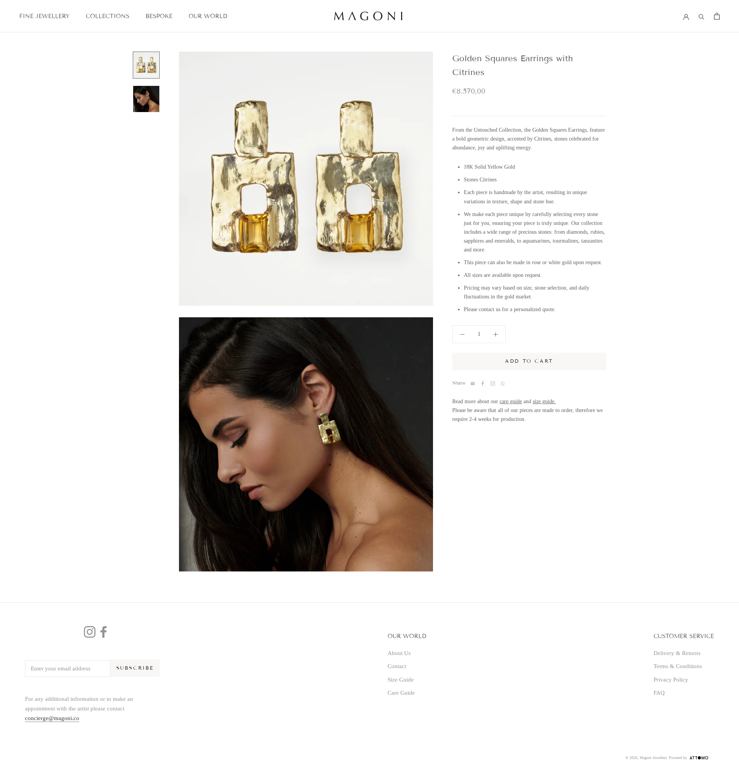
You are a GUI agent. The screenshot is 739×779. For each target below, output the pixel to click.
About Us (399, 653)
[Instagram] (89, 632)
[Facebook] (482, 383)
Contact (397, 666)
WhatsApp (502, 383)
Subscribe (135, 668)
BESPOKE (158, 16)
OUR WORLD (208, 16)
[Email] (472, 383)
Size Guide (401, 680)
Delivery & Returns (677, 653)
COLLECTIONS (107, 16)
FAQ (659, 693)
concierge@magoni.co (52, 718)
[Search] (701, 16)
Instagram (492, 383)
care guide (511, 401)
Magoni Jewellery (653, 758)
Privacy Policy (671, 680)
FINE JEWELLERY (44, 16)
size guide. (544, 401)
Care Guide (401, 693)
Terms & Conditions (678, 666)
